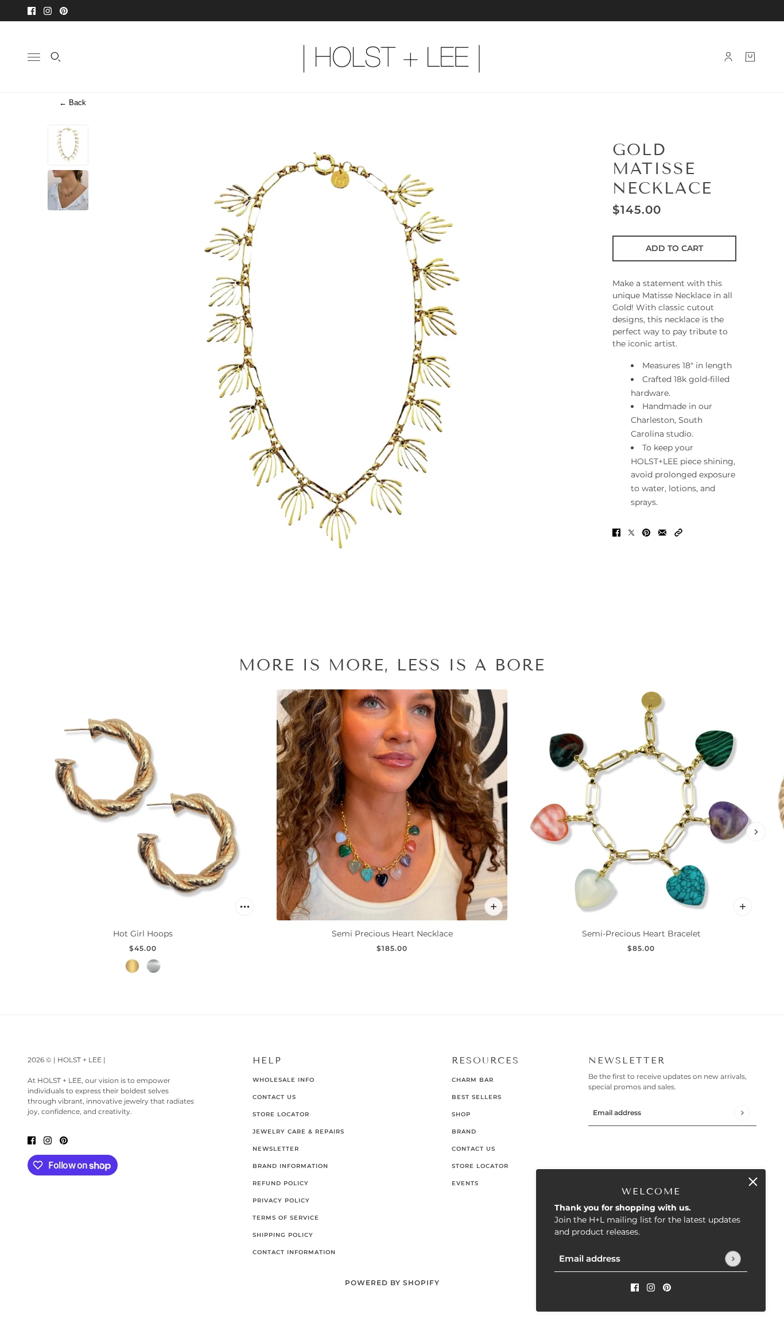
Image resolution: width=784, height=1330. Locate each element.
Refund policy (281, 1183)
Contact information (294, 1252)
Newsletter (276, 1148)
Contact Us (274, 1097)
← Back (72, 102)
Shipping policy (283, 1235)
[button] (678, 531)
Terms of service (286, 1217)
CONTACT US (473, 1148)
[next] (756, 832)
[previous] (28, 832)
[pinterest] (63, 10)
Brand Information (290, 1166)
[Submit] (732, 1258)
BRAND (464, 1131)
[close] (753, 1182)
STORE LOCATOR (480, 1166)
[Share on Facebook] (616, 531)
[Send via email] (662, 531)
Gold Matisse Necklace (662, 168)
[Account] (728, 57)
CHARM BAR (473, 1080)
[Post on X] (631, 531)
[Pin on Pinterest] (646, 531)
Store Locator (281, 1114)
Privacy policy (281, 1200)
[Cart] (750, 57)
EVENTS (465, 1183)
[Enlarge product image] (332, 350)
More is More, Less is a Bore (392, 664)
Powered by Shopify (392, 1282)
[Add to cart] (244, 906)
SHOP (461, 1114)
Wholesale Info (284, 1080)
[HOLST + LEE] (392, 57)
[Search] (55, 57)
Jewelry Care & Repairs (298, 1131)
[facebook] (31, 10)
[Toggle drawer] (34, 57)
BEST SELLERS (477, 1097)
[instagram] (47, 10)
